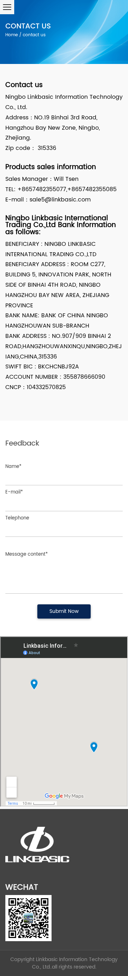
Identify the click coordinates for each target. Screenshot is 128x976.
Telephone (17, 518)
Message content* (26, 554)
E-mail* (14, 492)
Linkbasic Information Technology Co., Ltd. (75, 963)
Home (11, 35)
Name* (13, 466)
